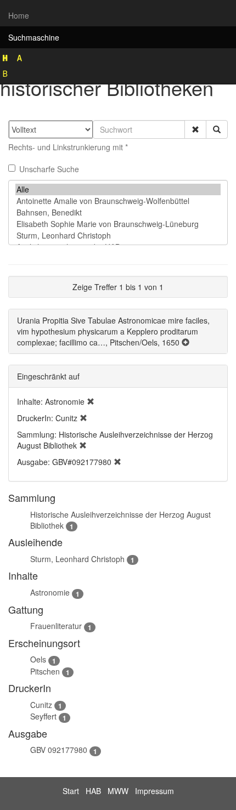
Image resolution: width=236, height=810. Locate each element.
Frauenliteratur (56, 625)
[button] (195, 129)
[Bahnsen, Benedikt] (118, 212)
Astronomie (50, 592)
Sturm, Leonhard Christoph (77, 558)
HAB (93, 790)
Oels (38, 659)
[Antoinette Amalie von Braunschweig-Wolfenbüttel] (118, 201)
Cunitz (41, 704)
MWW (118, 790)
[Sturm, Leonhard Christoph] (118, 235)
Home (18, 15)
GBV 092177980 (58, 749)
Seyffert (43, 716)
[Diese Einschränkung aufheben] (90, 401)
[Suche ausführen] (217, 129)
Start (71, 790)
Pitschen (45, 671)
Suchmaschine (33, 37)
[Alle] (118, 189)
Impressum (154, 790)
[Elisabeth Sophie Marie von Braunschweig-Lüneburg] (118, 224)
